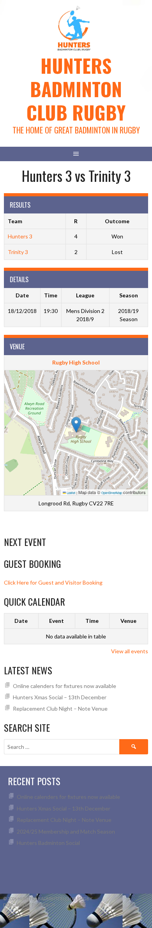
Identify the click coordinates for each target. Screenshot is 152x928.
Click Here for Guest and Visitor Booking (53, 582)
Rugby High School (76, 362)
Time (92, 620)
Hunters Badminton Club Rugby (76, 89)
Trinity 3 (18, 252)
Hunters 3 (20, 236)
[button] (76, 425)
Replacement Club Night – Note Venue (60, 708)
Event (56, 620)
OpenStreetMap (111, 493)
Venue (128, 620)
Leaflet (70, 493)
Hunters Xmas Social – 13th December (59, 697)
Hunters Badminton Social (49, 842)
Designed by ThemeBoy (29, 904)
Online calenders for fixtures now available (64, 686)
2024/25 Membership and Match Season (66, 831)
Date (21, 620)
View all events (129, 651)
